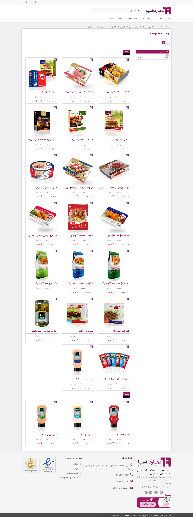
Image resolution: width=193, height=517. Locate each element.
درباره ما (120, 18)
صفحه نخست (146, 18)
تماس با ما (110, 18)
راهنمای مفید (132, 18)
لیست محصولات (165, 18)
